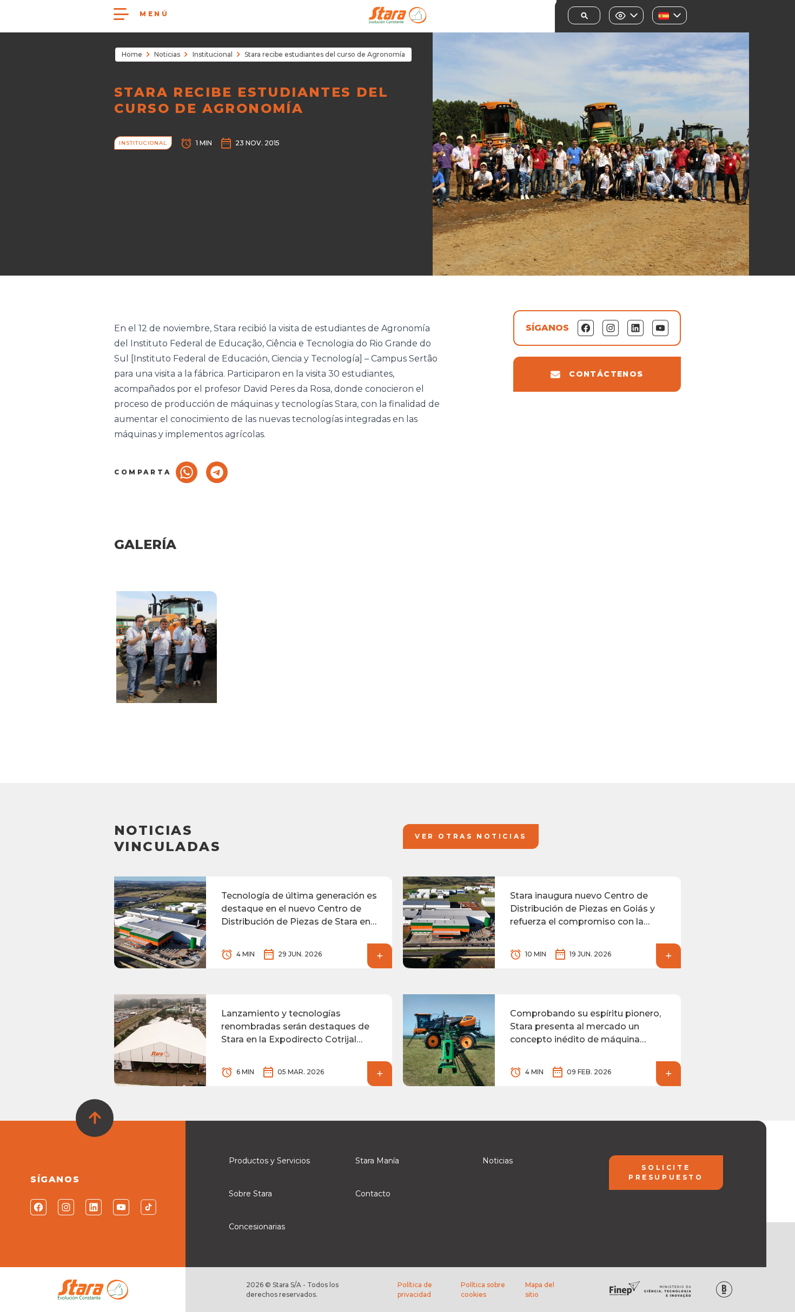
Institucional (213, 54)
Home (132, 54)
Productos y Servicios (269, 1161)
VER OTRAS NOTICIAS (471, 836)
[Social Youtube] (120, 1207)
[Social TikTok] (148, 1207)
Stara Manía (377, 1161)
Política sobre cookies (483, 1289)
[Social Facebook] (37, 1207)
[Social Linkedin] (92, 1207)
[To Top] (95, 1118)
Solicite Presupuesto (666, 1172)
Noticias (167, 54)
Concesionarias (257, 1226)
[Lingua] (669, 15)
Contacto (372, 1194)
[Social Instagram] (65, 1207)
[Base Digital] (724, 1290)
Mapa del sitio (539, 1289)
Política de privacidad (415, 1289)
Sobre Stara (250, 1194)
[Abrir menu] (121, 14)
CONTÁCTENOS (606, 374)
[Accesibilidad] (626, 15)
